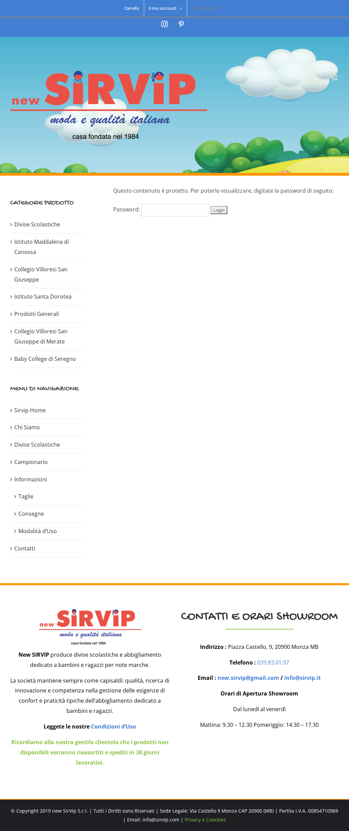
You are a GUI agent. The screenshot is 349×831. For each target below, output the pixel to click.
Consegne (31, 513)
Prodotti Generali (36, 314)
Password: (127, 209)
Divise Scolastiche (37, 224)
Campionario (31, 462)
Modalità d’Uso (37, 531)
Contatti (24, 548)
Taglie (25, 496)
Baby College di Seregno (45, 359)
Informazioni (30, 479)
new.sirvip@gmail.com (248, 678)
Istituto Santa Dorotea (43, 296)
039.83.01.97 (273, 662)
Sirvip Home (30, 410)
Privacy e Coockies (205, 819)
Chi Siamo (27, 427)
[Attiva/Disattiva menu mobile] (335, 77)
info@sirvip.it (302, 678)
